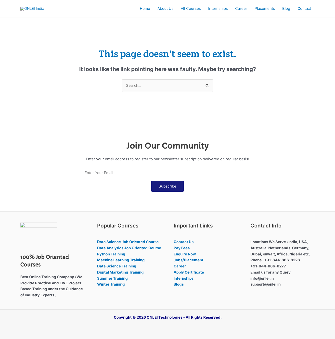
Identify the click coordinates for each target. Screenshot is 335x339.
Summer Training (112, 278)
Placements (265, 8)
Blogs (179, 284)
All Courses (191, 8)
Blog (286, 8)
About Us (165, 8)
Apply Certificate (189, 272)
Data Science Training (116, 266)
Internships (218, 8)
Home (145, 8)
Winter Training (111, 284)
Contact (304, 8)
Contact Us (183, 241)
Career (241, 8)
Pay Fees (182, 248)
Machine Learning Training (121, 260)
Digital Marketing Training (120, 272)
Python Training (111, 254)
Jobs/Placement (188, 260)
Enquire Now (185, 254)
